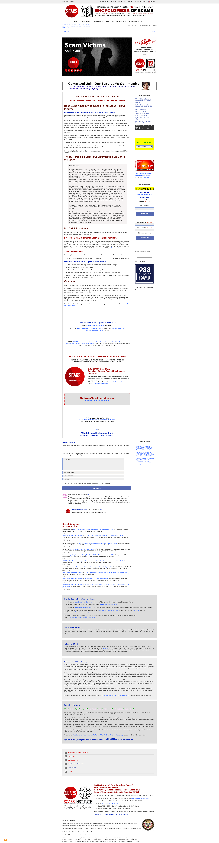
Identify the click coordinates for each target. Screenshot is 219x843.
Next (153, 32)
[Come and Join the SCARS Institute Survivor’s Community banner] (109, 82)
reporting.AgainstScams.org (94, 325)
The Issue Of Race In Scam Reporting (143, 127)
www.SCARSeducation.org (108, 604)
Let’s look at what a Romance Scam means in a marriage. (144, 106)
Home (129, 25)
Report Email (145, 214)
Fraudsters (115, 342)
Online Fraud (142, 457)
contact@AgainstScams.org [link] (110, 803)
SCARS (74, 342)
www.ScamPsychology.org (83, 607)
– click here (97, 735)
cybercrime (138, 453)
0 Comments (146, 177)
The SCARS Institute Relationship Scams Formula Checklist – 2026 (93, 530)
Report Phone (145, 238)
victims (105, 648)
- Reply (88, 494)
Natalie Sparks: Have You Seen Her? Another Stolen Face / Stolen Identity (107, 573)
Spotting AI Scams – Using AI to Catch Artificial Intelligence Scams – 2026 (91, 555)
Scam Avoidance (140, 458)
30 (97, 429)
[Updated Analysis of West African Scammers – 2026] (144, 161)
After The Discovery (141, 109)
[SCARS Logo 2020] (74, 366)
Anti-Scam (97, 342)
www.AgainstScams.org (115, 381)
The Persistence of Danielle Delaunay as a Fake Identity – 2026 (104, 535)
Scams (102, 342)
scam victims (139, 459)
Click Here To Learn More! (97, 400)
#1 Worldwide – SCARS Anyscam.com (96, 578)
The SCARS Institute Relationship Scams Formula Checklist (97, 420)
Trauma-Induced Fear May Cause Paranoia (82, 549)
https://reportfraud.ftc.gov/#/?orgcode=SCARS (89, 328)
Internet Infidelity (146, 454)
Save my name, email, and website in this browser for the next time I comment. (87, 484)
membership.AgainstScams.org (78, 612)
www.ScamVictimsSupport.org (84, 602)
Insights (134, 25)
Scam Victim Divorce (149, 458)
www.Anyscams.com (117, 328)
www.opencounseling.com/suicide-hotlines (80, 617)
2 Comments (65, 26)
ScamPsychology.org (108, 695)
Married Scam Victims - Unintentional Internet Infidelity (144, 449)
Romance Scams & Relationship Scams (145, 451)
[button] (142, 21)
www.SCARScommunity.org (139, 798)
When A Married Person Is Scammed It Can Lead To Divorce (143, 100)
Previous (66, 32)
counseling (135, 610)
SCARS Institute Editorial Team (79, 509)
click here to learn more (118, 248)
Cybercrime (122, 342)
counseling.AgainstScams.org (108, 610)
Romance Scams (80, 343)
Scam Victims (90, 343)
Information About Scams (85, 342)
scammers (145, 459)
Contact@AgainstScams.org (101, 383)
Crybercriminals (69, 343)
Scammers (108, 342)
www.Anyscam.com (143, 194)
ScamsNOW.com (123, 695)
